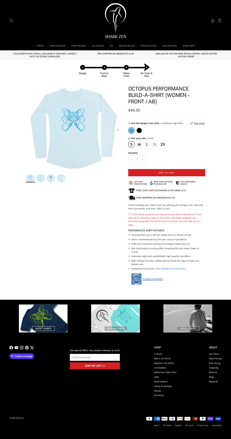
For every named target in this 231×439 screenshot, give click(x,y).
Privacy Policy (202, 425)
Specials (178, 425)
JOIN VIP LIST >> (95, 366)
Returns (213, 372)
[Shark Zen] (115, 20)
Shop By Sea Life (127, 45)
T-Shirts (40, 45)
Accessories (98, 45)
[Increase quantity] (143, 159)
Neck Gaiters (161, 381)
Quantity (133, 152)
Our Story (214, 353)
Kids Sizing (214, 363)
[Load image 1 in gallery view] (73, 128)
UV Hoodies (160, 367)
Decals (157, 390)
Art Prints (159, 395)
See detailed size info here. (170, 268)
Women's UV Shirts (164, 363)
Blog (211, 376)
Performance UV (57, 45)
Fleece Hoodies (79, 45)
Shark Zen (20, 418)
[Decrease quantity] (131, 159)
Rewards (213, 381)
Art (111, 45)
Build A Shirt (189, 45)
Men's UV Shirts (162, 358)
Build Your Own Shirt (165, 372)
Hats (156, 376)
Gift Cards (189, 425)
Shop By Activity (149, 45)
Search (157, 425)
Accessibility (217, 425)
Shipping (213, 367)
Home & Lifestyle (163, 386)
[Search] (11, 21)
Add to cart (167, 172)
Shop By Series (170, 45)
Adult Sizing (215, 358)
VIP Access (167, 425)
